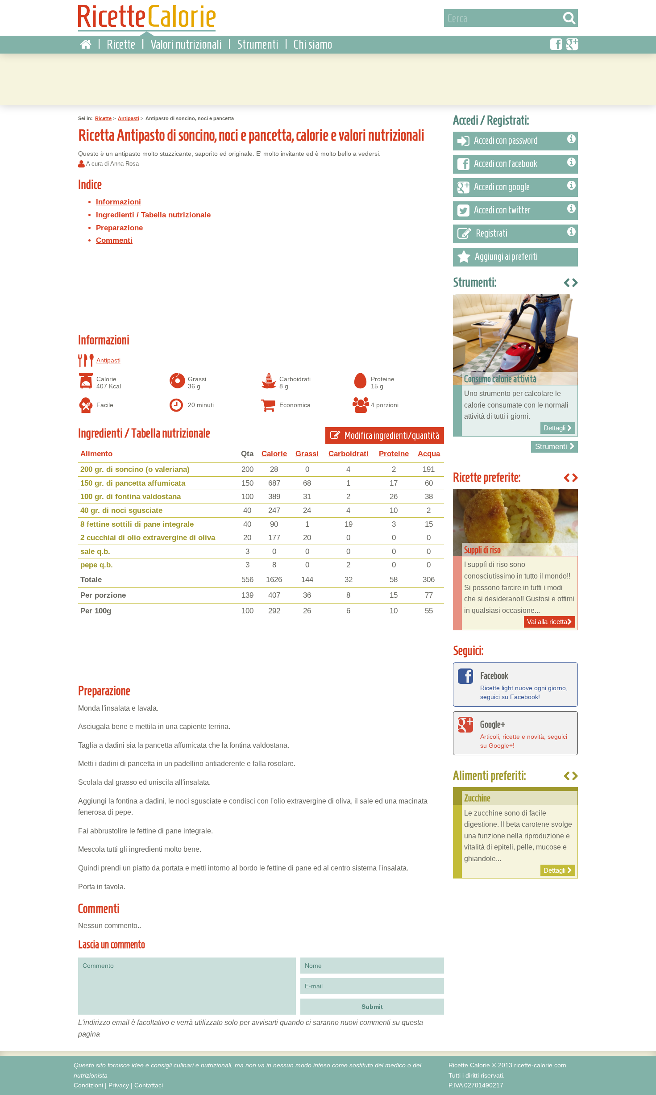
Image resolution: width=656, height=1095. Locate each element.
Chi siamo (313, 44)
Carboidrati (348, 454)
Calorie (274, 454)
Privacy (118, 1085)
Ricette (121, 44)
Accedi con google (502, 186)
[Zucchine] (515, 832)
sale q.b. (95, 551)
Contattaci (148, 1085)
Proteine (394, 454)
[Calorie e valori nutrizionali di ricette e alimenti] (147, 20)
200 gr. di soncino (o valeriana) (135, 469)
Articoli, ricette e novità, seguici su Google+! (523, 734)
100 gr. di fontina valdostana (130, 496)
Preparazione (119, 228)
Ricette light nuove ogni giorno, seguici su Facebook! (524, 685)
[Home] (86, 45)
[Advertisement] (328, 78)
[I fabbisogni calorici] (521, 365)
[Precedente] (567, 776)
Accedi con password (506, 140)
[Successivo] (575, 776)
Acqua (429, 454)
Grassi (307, 454)
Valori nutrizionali (186, 44)
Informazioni (118, 202)
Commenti (114, 240)
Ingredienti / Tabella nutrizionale (153, 215)
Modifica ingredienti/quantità (391, 435)
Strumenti (257, 44)
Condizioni (88, 1085)
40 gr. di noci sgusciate (121, 510)
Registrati (491, 233)
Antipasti (128, 118)
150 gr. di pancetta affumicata (132, 483)
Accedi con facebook (505, 163)
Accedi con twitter (502, 210)
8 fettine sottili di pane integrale (137, 524)
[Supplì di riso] (515, 559)
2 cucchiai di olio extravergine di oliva (147, 537)
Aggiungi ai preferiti (506, 256)
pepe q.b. (96, 565)
